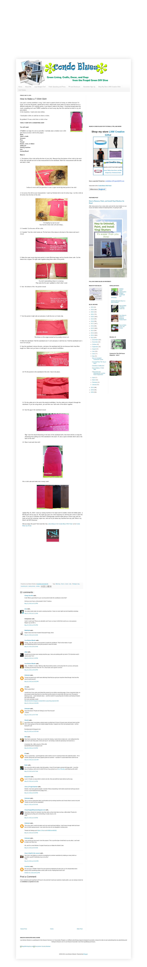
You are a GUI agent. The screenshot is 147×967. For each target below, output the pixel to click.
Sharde (26, 720)
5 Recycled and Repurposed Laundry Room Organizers (98, 373)
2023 (92, 309)
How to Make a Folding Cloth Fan (122, 307)
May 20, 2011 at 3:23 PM (31, 833)
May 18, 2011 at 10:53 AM (31, 731)
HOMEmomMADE (51, 830)
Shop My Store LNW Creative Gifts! (109, 87)
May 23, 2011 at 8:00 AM (31, 847)
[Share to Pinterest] (51, 586)
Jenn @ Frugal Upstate (31, 786)
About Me (28, 87)
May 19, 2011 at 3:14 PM (31, 781)
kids (70, 583)
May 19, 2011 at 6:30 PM (31, 793)
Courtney (27, 866)
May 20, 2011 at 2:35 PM (31, 817)
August (94, 349)
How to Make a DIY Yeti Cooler (122, 326)
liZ (25, 753)
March (94, 380)
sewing (38, 586)
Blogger (86, 954)
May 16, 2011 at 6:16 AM (31, 635)
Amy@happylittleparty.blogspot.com (35, 810)
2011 (92, 337)
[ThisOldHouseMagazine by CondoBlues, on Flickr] (116, 375)
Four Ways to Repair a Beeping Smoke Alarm (122, 317)
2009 (92, 390)
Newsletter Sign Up (89, 87)
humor (67, 583)
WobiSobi (27, 630)
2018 (92, 321)
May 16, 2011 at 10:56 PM (31, 703)
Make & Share (41, 830)
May (93, 356)
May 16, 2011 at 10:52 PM (31, 681)
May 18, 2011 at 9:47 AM (31, 715)
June (93, 353)
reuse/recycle (24, 586)
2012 (92, 335)
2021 (92, 314)
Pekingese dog (76, 583)
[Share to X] (46, 586)
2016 (92, 326)
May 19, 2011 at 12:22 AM (31, 759)
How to (63, 583)
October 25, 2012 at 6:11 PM (32, 872)
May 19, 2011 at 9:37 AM (31, 771)
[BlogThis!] (44, 586)
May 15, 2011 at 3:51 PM (31, 625)
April (93, 377)
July (93, 351)
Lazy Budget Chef (40, 87)
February (94, 382)
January (94, 384)
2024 (92, 307)
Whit (25, 737)
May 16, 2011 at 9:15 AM (31, 646)
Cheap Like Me (28, 595)
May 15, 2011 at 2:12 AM (31, 613)
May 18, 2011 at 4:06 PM (31, 748)
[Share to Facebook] (48, 586)
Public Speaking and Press (57, 87)
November (95, 342)
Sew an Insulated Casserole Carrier (97, 358)
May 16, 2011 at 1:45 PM (31, 658)
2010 (92, 387)
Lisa (25, 609)
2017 (92, 323)
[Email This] (42, 586)
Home (20, 87)
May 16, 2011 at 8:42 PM (31, 670)
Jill (25, 687)
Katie (26, 765)
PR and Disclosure (74, 87)
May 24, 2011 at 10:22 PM (31, 861)
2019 (92, 319)
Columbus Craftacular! (98, 365)
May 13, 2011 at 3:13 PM (31, 603)
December (95, 339)
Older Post (79, 929)
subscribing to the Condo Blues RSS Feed (60, 524)
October (94, 344)
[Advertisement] (64, 14)
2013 (92, 333)
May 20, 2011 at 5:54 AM (31, 804)
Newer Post (23, 929)
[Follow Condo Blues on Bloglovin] (97, 190)
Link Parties (22, 90)
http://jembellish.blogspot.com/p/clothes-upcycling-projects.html (41, 701)
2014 (92, 330)
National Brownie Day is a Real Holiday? (118, 301)
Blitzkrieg (58, 583)
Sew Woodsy (61, 769)
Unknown (27, 675)
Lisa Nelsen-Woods (30, 640)
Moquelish (27, 776)
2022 (92, 312)
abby (26, 652)
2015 (92, 328)
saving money (32, 586)
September (95, 346)
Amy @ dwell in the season (32, 853)
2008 (92, 392)
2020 (92, 316)
